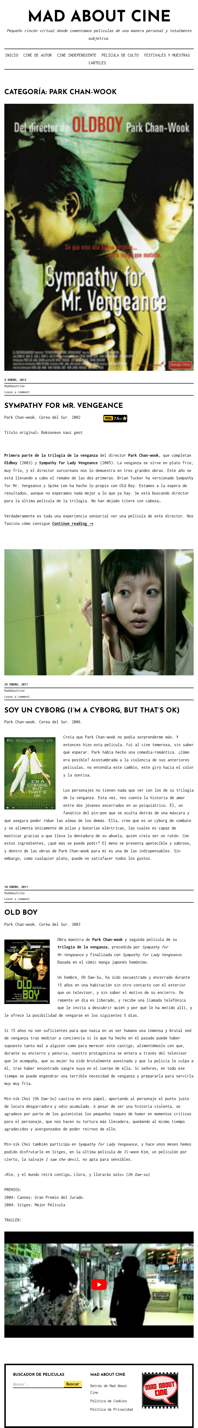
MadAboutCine (14, 386)
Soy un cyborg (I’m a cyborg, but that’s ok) (92, 710)
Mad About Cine (99, 17)
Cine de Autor (37, 55)
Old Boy (21, 912)
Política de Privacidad (111, 1409)
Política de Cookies (108, 1401)
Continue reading (72, 523)
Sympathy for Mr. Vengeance (63, 406)
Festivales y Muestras (167, 55)
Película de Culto (120, 55)
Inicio (11, 55)
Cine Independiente (76, 55)
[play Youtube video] (99, 1285)
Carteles (97, 63)
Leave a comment (17, 392)
